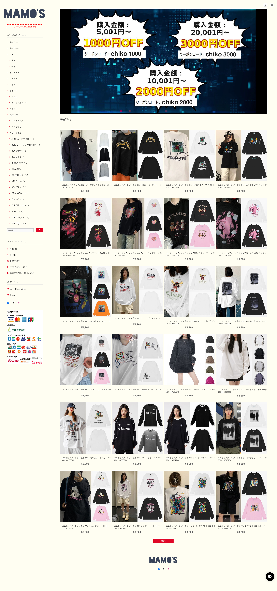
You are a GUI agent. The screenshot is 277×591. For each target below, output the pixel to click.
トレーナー (14, 72)
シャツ (13, 54)
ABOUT (13, 249)
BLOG (13, 255)
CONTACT (15, 261)
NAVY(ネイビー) (19, 187)
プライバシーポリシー (20, 267)
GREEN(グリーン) (20, 175)
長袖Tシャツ (15, 48)
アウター (13, 109)
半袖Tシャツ (15, 42)
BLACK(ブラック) (19, 151)
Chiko (12, 295)
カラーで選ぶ (15, 133)
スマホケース (17, 121)
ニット (13, 85)
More (163, 541)
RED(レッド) (17, 211)
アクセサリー (17, 127)
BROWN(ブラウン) (20, 163)
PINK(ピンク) (18, 199)
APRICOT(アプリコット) (23, 139)
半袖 (13, 60)
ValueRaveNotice (18, 289)
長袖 (13, 66)
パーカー (13, 79)
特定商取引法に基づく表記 (22, 273)
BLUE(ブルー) (18, 157)
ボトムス (13, 91)
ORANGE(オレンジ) (20, 193)
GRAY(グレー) (18, 169)
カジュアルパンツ (19, 103)
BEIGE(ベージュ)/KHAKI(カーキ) (26, 145)
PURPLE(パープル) (20, 205)
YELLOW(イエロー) (20, 217)
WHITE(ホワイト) (19, 223)
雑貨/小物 (14, 115)
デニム (14, 97)
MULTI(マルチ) (18, 181)
